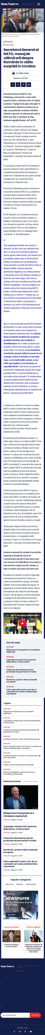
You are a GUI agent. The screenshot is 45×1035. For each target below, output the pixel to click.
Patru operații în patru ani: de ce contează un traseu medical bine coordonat (21, 691)
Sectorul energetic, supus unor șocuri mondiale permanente (19, 773)
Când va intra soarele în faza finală (18, 765)
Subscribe (35, 1015)
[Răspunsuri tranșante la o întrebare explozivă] (20, 797)
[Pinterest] (23, 84)
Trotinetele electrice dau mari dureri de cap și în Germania (21, 756)
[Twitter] (18, 84)
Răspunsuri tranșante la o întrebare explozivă (23, 651)
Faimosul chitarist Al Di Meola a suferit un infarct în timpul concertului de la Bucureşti (33, 948)
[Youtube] (31, 1032)
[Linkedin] (28, 84)
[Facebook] (12, 84)
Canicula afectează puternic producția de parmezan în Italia (21, 671)
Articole (8, 42)
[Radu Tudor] (14, 73)
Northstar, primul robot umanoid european (21, 680)
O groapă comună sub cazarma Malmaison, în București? (21, 661)
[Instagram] (20, 1032)
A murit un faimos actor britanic (11, 945)
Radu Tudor (24, 73)
